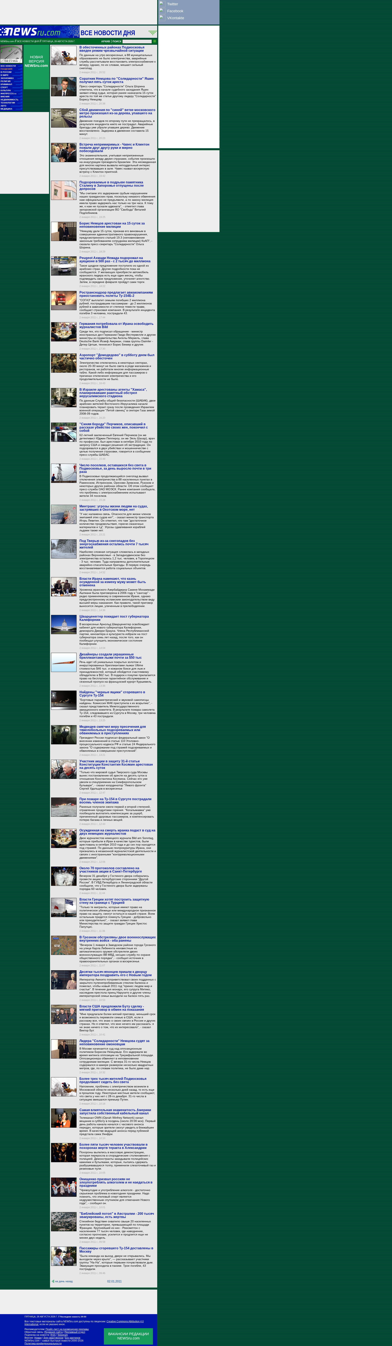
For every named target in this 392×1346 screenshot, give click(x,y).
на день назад (64, 1281)
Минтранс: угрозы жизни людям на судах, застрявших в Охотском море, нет (113, 508)
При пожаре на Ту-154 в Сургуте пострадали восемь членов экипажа (115, 800)
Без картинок (72, 1337)
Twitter (172, 4)
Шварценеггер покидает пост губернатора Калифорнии (114, 618)
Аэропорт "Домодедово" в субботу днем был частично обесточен (116, 356)
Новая (38, 1337)
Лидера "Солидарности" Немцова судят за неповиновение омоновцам (114, 1042)
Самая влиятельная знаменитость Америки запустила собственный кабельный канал (115, 1111)
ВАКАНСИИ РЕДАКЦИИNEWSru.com (128, 1336)
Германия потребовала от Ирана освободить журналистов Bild (116, 325)
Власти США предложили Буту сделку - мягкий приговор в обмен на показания (111, 1008)
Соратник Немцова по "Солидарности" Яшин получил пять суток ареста (116, 80)
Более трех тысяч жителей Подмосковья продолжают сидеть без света (112, 1080)
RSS (53, 1335)
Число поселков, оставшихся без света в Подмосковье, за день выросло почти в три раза (115, 468)
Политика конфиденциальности (43, 1343)
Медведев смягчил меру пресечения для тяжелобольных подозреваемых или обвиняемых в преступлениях (112, 730)
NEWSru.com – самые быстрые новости (47, 1340)
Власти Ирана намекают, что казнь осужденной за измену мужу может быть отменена (112, 582)
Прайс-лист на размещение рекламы (67, 1329)
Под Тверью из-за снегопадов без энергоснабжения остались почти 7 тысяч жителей (113, 544)
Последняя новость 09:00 (73, 1317)
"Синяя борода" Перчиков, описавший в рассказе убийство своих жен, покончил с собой (113, 427)
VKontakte (175, 18)
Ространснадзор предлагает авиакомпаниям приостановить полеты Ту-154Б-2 (116, 294)
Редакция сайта (53, 1332)
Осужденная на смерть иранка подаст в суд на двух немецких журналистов (117, 832)
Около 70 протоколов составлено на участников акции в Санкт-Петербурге (110, 869)
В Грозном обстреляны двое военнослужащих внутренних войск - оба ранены (117, 938)
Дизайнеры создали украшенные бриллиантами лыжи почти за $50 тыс (110, 656)
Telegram (62, 1335)
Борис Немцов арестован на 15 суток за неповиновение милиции (112, 225)
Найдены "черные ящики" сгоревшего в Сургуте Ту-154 (112, 693)
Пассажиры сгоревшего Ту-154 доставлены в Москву (116, 1249)
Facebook (175, 11)
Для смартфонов (53, 1337)
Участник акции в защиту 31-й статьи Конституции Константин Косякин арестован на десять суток (116, 764)
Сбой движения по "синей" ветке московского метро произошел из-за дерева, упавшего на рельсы (117, 113)
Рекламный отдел (75, 1332)
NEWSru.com (7, 41)
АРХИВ (105, 41)
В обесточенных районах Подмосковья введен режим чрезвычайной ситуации (111, 49)
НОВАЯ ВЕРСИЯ (36, 61)
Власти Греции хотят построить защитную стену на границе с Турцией (114, 901)
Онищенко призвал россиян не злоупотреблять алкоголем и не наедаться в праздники (116, 1182)
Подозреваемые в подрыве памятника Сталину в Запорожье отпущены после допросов (111, 186)
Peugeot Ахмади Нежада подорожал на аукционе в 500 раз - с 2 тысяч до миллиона (114, 259)
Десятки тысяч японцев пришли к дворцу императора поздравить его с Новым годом (115, 973)
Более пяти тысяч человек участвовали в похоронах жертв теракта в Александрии (113, 1146)
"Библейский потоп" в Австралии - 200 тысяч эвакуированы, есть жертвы (116, 1215)
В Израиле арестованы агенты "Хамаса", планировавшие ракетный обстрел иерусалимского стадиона (113, 393)
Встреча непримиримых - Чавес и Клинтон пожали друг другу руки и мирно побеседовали (114, 148)
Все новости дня (108, 33)
